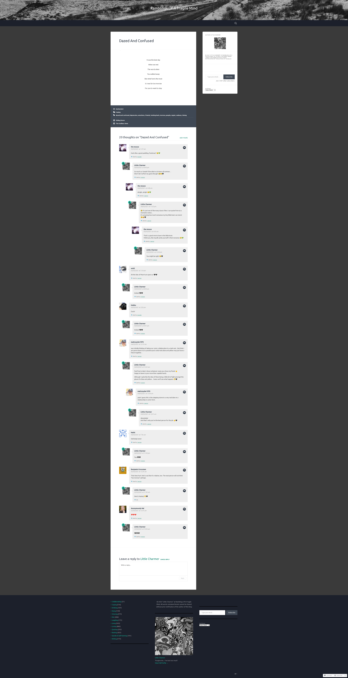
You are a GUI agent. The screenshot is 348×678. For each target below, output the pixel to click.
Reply (184, 147)
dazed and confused (122, 115)
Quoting (115, 629)
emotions (141, 115)
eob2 (133, 268)
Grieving (115, 614)
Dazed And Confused (136, 41)
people (168, 115)
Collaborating (116, 601)
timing (184, 115)
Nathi (133, 432)
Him (113, 617)
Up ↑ (236, 673)
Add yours (184, 138)
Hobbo (133, 305)
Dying (114, 611)
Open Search (235, 23)
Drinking (115, 608)
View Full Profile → (161, 663)
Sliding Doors (120, 120)
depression (133, 115)
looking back (155, 115)
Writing (114, 639)
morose (162, 115)
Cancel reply (165, 559)
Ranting (114, 632)
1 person (142, 177)
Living (114, 623)
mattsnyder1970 (137, 342)
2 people (139, 315)
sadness (179, 115)
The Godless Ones (122, 123)
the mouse (135, 147)
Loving (114, 626)
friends (147, 115)
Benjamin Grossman (138, 469)
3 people (139, 156)
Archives (208, 88)
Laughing (115, 620)
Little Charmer (139, 165)
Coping (118, 112)
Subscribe (229, 77)
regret (173, 115)
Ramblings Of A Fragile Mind (174, 8)
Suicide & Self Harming (119, 636)
